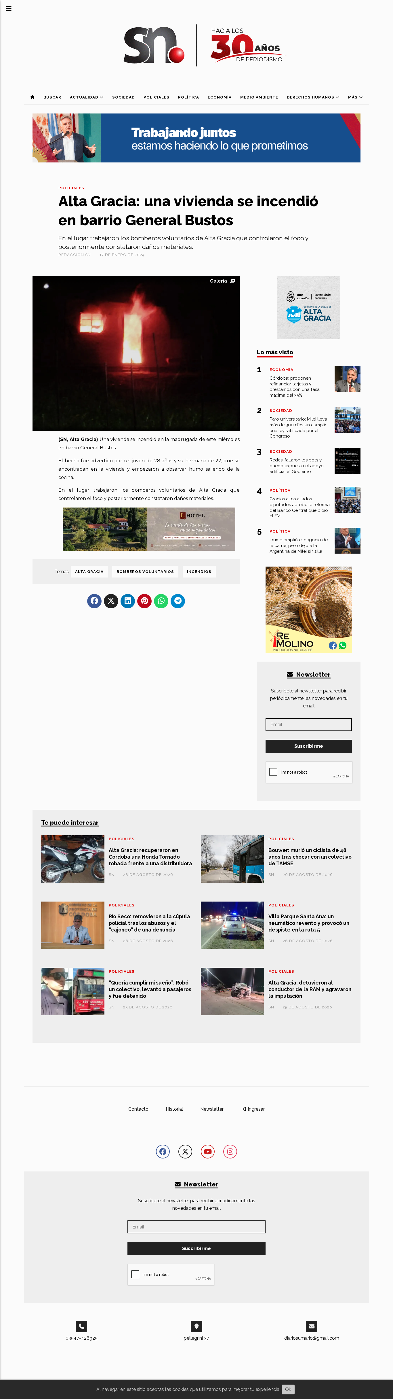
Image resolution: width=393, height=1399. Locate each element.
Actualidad (85, 97)
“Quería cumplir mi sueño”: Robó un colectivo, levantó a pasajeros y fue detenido (150, 989)
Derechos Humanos (311, 97)
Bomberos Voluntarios (145, 571)
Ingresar (256, 1109)
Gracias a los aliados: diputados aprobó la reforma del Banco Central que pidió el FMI (300, 507)
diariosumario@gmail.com (311, 1338)
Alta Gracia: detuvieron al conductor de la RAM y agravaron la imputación (309, 989)
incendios (199, 571)
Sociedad (123, 97)
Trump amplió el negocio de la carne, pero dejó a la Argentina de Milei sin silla (299, 545)
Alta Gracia (89, 571)
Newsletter (313, 674)
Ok (288, 1389)
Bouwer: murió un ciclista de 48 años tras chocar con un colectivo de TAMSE (310, 856)
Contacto (138, 1109)
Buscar (52, 97)
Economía (220, 97)
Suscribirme (308, 746)
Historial (174, 1109)
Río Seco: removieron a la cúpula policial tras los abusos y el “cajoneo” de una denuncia (149, 923)
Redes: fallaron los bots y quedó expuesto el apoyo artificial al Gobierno (297, 465)
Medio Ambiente (259, 97)
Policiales (156, 97)
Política (188, 97)
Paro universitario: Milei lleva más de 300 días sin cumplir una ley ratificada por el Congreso (298, 428)
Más (353, 97)
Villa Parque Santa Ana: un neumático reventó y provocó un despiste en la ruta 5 (308, 923)
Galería (218, 281)
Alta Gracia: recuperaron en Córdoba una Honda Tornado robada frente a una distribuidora (150, 856)
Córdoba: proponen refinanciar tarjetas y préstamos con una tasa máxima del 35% (295, 387)
